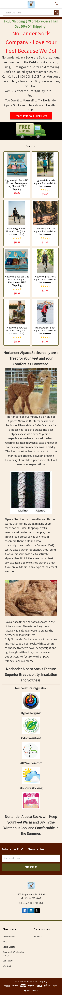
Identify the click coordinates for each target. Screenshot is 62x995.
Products (38, 936)
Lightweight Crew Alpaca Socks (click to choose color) (45, 231)
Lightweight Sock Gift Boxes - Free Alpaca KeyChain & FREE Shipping (16, 185)
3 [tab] (31, 136)
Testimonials (9, 936)
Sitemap (7, 965)
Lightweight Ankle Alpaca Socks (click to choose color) (45, 183)
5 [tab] (36, 136)
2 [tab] (28, 136)
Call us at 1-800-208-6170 (31, 902)
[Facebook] (25, 910)
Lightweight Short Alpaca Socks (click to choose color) (17, 231)
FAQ (4, 941)
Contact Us (8, 960)
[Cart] (57, 4)
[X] (37, 910)
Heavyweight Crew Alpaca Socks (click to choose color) (17, 330)
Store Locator (9, 946)
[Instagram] (31, 910)
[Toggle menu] (4, 4)
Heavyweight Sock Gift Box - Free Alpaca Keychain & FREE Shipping (17, 281)
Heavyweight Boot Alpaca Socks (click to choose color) (45, 330)
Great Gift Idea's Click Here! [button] (31, 116)
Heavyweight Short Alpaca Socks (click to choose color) (45, 279)
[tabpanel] (31, 131)
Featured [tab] (31, 146)
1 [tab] (25, 136)
